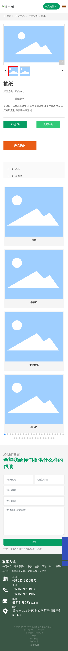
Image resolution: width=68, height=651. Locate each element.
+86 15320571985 (23, 589)
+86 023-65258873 (24, 580)
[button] (5, 434)
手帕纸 (34, 302)
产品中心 (20, 16)
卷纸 (17, 169)
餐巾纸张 (34, 365)
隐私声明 (34, 641)
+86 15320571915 (23, 594)
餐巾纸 (18, 176)
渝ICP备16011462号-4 (34, 629)
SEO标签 (34, 638)
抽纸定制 (33, 16)
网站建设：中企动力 (34, 632)
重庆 (34, 635)
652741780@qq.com (25, 603)
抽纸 (34, 240)
